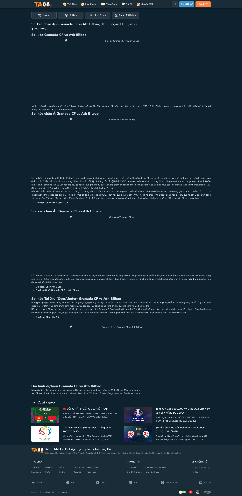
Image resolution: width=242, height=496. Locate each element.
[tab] (44, 15)
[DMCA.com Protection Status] (182, 492)
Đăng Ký (203, 4)
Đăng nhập (187, 4)
